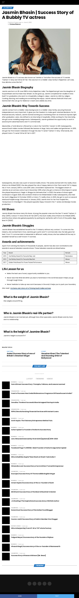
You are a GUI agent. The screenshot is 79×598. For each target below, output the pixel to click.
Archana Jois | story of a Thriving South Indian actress (30, 288)
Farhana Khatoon (15, 24)
